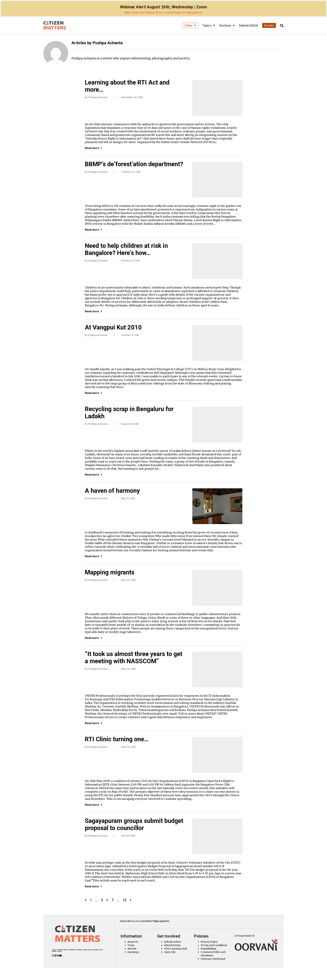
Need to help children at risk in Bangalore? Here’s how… (126, 249)
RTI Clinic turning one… (117, 739)
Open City (170, 952)
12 (124, 900)
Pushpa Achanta (97, 97)
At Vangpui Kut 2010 (113, 327)
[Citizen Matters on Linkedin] (58, 955)
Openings (133, 952)
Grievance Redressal (213, 958)
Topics (207, 25)
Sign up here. (162, 921)
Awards (131, 948)
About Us (132, 941)
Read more (92, 148)
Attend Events (172, 945)
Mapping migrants (109, 572)
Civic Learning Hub (175, 948)
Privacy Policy (209, 941)
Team (130, 945)
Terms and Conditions (214, 945)
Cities (189, 25)
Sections (225, 25)
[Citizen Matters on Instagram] (53, 955)
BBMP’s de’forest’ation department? (134, 164)
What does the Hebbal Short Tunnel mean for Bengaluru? (163, 12)
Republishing (208, 948)
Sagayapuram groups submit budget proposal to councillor (134, 824)
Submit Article (248, 25)
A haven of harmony (112, 490)
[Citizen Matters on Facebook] (55, 955)
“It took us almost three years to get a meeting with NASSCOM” (133, 657)
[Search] (282, 26)
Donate (269, 25)
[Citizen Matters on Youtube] (60, 955)
